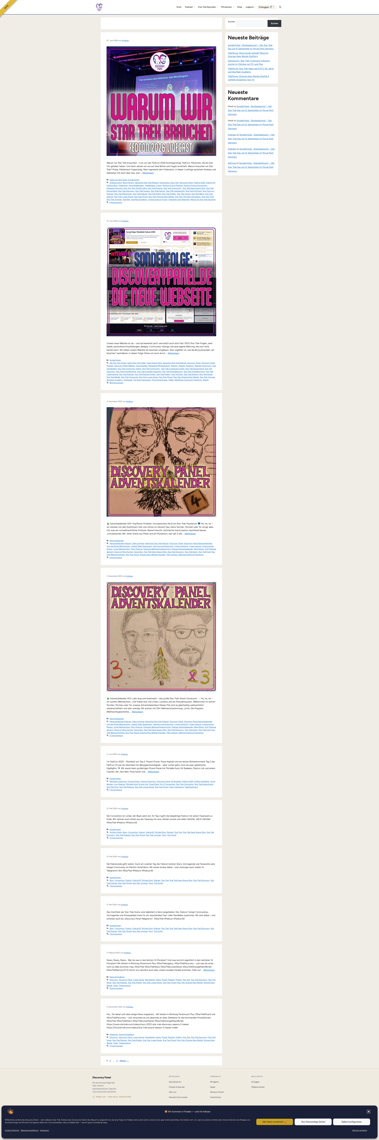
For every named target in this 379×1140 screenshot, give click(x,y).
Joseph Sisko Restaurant (141, 546)
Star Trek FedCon (158, 191)
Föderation (123, 185)
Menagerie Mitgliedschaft (159, 366)
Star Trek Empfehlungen (126, 371)
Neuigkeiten (150, 980)
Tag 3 (164, 835)
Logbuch (250, 7)
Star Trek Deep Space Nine (194, 188)
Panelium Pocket (217, 1092)
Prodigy (179, 980)
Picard (164, 980)
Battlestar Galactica (118, 781)
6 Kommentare (116, 202)
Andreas (232, 134)
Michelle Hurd (132, 784)
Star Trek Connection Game (172, 369)
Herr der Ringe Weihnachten (118, 546)
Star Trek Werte (197, 194)
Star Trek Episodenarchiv (172, 371)
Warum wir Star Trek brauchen (203, 199)
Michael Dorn (160, 832)
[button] (368, 1111)
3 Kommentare (116, 886)
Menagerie (214, 1082)
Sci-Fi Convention (167, 784)
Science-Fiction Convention (195, 185)
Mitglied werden (258, 1087)
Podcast (189, 7)
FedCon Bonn (112, 185)
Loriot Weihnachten (122, 549)
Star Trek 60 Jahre (139, 188)
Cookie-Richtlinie (12, 1130)
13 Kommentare (116, 838)
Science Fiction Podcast (172, 185)
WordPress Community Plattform (188, 380)
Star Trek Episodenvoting (194, 371)
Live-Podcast (119, 784)
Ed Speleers (176, 781)
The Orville (171, 835)
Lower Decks (138, 980)
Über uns (172, 1092)
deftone (232, 163)
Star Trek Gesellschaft (175, 191)
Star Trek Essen (191, 552)
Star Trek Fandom (142, 191)
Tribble (171, 380)
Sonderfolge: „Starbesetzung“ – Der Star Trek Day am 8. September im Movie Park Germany (250, 110)
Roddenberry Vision (153, 185)
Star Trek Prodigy (169, 194)
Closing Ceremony (148, 781)
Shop (239, 7)
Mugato (182, 366)
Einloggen (255, 1082)
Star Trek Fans (112, 787)
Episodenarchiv (175, 1082)
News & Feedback (117, 977)
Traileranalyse (125, 985)
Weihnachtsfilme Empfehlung (191, 555)
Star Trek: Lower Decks (123, 197)
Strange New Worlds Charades (153, 555)
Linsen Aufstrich (181, 546)
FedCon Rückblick (201, 781)
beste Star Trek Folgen (136, 363)
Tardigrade (128, 380)
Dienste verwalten (359, 1130)
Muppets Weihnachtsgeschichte (157, 549)
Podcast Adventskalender (182, 549)
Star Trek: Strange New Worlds (161, 197)
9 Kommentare (116, 557)
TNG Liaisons (172, 555)
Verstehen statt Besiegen (179, 199)
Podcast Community (203, 366)
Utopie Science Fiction (157, 199)
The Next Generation (142, 380)
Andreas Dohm (116, 182)
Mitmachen (226, 7)
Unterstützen (215, 1097)
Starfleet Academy (139, 199)
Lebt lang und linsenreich (163, 546)
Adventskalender (117, 540)
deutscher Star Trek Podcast (147, 182)
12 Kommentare (116, 735)
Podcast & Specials (177, 1087)
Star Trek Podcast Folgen (145, 374)
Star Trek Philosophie (123, 194)
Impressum (44, 1130)
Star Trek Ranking (191, 374)
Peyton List (143, 784)
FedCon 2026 (199, 182)
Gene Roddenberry (136, 185)
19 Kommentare (116, 988)
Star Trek (127, 188)
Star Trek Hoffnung (194, 191)
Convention (133, 832)
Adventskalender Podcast (120, 543)
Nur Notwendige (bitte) (313, 1121)
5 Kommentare (116, 790)
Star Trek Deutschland (194, 369)
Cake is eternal (138, 543)
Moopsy (174, 366)
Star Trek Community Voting (129, 369)
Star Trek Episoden (207, 7)
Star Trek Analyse (155, 188)
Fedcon (142, 832)
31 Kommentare (116, 1046)
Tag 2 (151, 883)
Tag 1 (151, 931)
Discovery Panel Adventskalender (198, 543)
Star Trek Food (205, 552)
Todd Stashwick (191, 787)
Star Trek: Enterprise (129, 377)
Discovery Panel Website (124, 366)
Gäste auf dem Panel (118, 180)
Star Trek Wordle (113, 377)
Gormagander (141, 366)
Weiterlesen (148, 173)
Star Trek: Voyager (114, 199)
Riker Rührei (199, 549)
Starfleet (126, 199)
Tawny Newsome (176, 787)
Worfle (206, 380)
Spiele (212, 1087)
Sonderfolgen (133, 180)
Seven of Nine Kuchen (123, 552)
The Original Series (159, 380)
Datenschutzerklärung (29, 1130)
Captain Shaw (134, 781)
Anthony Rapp (116, 832)
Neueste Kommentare (178, 1097)
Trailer (115, 985)
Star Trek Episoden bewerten (149, 371)
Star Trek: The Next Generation (188, 197)
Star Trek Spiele (205, 374)
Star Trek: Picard (141, 197)
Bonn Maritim (128, 182)
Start (178, 7)
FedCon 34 (210, 182)
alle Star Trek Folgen (118, 363)
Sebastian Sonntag (115, 188)
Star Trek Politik (154, 194)
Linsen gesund (195, 546)
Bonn (125, 832)
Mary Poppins (136, 549)
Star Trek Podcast (140, 194)
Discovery (114, 980)
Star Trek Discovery (126, 191)
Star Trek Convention (185, 784)
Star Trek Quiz (177, 374)
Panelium (190, 366)
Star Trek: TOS (208, 197)
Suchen (231, 21)
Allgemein (114, 1034)
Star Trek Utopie (184, 194)
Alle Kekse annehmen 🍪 (274, 1121)
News (158, 980)
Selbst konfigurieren (352, 1121)
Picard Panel (154, 784)
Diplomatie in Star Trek (169, 182)
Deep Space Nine (154, 363)
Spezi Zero (138, 552)
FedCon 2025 (187, 781)
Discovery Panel (186, 182)
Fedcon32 (150, 832)
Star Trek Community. (172, 188)
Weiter (124, 1060)
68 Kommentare (116, 383)
